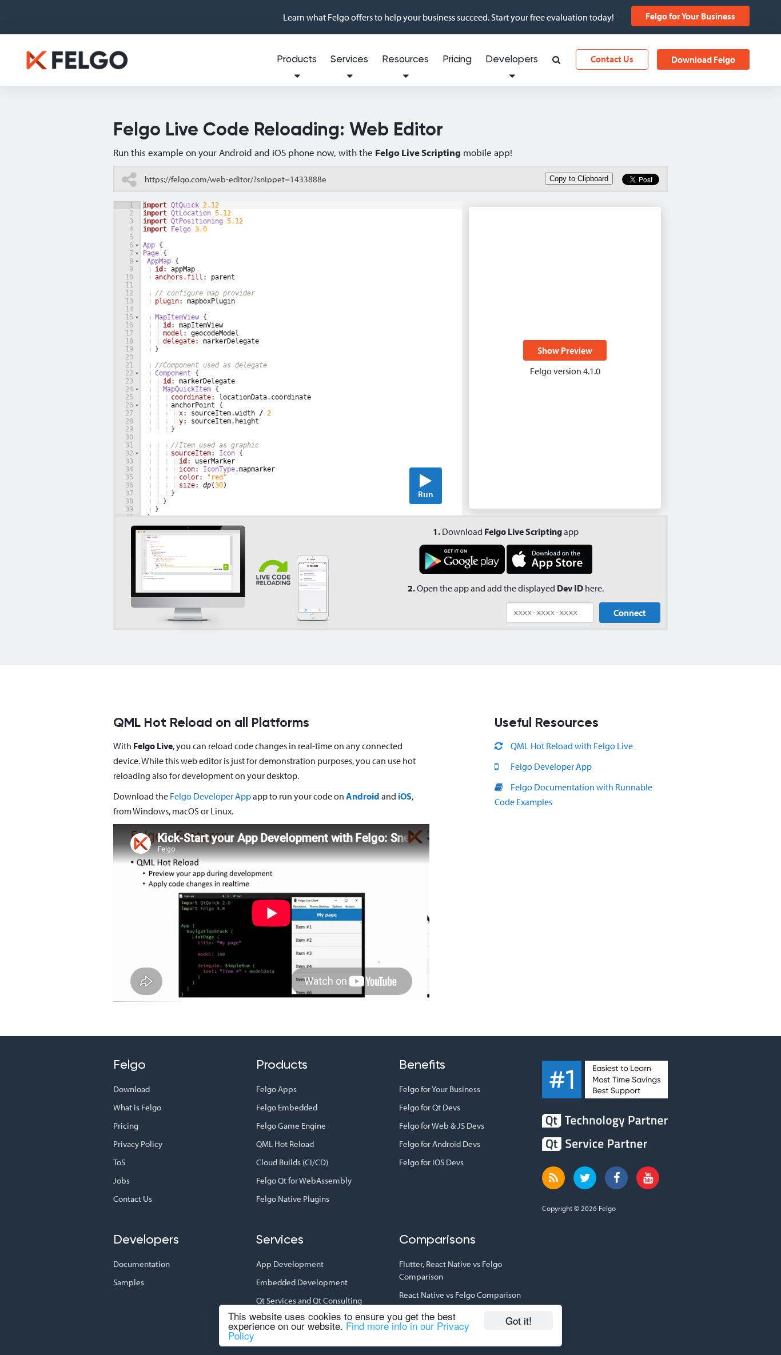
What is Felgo (137, 1107)
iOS (405, 796)
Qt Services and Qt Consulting (309, 1300)
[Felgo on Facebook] (616, 1177)
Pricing (457, 60)
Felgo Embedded (286, 1107)
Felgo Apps (276, 1089)
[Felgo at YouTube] (647, 1177)
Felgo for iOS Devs (431, 1162)
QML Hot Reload (285, 1143)
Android (363, 796)
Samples (128, 1282)
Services (349, 60)
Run (425, 494)
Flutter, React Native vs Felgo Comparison (450, 1270)
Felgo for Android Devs (439, 1143)
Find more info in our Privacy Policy (348, 1330)
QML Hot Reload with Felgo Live (571, 746)
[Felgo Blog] (553, 1177)
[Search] (556, 60)
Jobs (121, 1180)
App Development (290, 1263)
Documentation (141, 1263)
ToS (119, 1162)
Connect (629, 612)
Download (131, 1089)
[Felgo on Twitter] (584, 1177)
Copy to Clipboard (578, 178)
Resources (405, 60)
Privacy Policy (137, 1143)
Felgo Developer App (210, 796)
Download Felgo (703, 59)
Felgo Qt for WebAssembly (304, 1180)
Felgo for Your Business (690, 16)
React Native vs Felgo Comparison (460, 1294)
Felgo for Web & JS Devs (441, 1125)
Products (297, 60)
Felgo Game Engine (291, 1125)
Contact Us (612, 59)
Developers (511, 60)
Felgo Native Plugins (292, 1198)
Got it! (518, 1320)
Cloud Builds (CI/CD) (292, 1162)
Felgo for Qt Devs (429, 1107)
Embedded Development (302, 1282)
